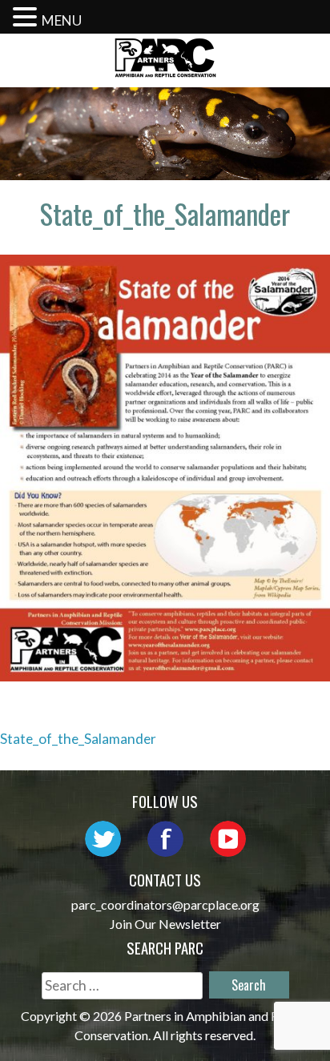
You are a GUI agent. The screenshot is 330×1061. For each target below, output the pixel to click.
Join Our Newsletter (165, 923)
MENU (62, 20)
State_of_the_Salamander (78, 738)
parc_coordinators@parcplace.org (165, 904)
